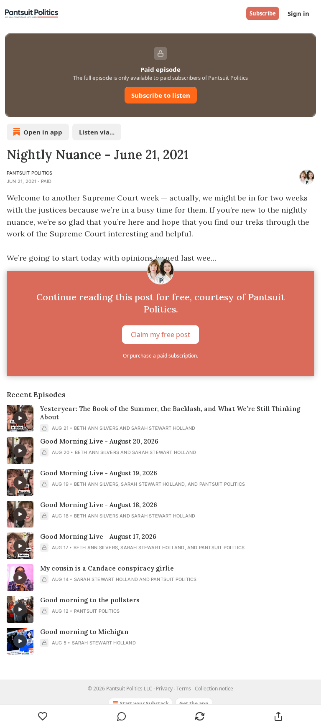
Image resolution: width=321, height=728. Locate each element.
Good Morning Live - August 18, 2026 (98, 505)
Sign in (298, 13)
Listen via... (97, 132)
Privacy (164, 688)
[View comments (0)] (121, 716)
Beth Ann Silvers (96, 428)
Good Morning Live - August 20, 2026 (99, 441)
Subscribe (263, 13)
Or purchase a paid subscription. (160, 355)
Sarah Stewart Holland (163, 428)
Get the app (194, 703)
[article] (160, 418)
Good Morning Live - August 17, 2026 (98, 536)
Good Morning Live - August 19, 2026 (98, 473)
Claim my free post (160, 334)
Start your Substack (144, 703)
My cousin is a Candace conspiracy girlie (107, 568)
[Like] (43, 716)
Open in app (42, 132)
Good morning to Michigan (84, 632)
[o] (20, 418)
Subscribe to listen (160, 95)
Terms (183, 688)
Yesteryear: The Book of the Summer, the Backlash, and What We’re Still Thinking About (170, 413)
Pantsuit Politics (29, 173)
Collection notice (214, 688)
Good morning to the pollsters (90, 600)
